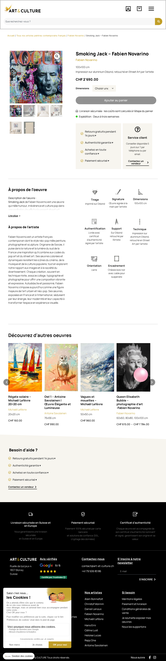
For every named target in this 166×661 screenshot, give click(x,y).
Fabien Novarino (76, 35)
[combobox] (79, 21)
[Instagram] (154, 657)
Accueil (10, 35)
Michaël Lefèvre (17, 409)
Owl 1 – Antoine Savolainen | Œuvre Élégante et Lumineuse (57, 402)
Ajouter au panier (116, 100)
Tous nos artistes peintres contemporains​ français (41, 35)
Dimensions (82, 88)
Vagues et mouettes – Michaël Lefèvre (92, 400)
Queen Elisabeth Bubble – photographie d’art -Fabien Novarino (130, 402)
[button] (57, 56)
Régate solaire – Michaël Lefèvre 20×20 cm (19, 400)
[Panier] (139, 8)
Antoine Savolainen (55, 413)
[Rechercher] (158, 21)
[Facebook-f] (149, 657)
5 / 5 (57, 565)
